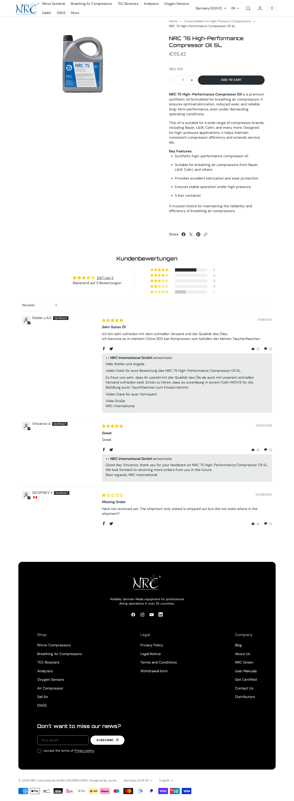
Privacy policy (84, 751)
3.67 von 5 (105, 278)
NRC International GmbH (47, 780)
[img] (112, 320)
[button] (248, 8)
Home (173, 21)
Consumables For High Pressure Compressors (217, 21)
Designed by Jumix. (103, 780)
